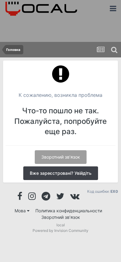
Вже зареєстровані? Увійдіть (61, 173)
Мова (21, 210)
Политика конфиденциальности (68, 210)
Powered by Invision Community (60, 230)
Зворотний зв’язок (60, 157)
